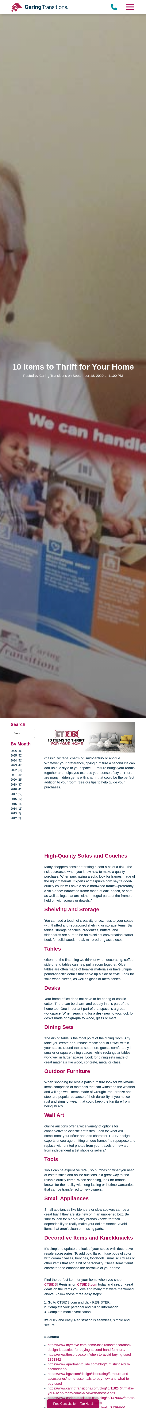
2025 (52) (16, 755)
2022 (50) (16, 770)
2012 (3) (16, 818)
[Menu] (129, 7)
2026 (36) (16, 750)
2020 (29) (16, 779)
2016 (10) (16, 798)
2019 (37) (16, 784)
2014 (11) (16, 808)
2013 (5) (16, 813)
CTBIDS (50, 1284)
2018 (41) (16, 789)
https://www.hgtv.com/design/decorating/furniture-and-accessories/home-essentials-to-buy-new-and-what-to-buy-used (89, 1378)
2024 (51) (16, 760)
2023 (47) (16, 765)
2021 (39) (16, 774)
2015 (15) (16, 803)
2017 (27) (16, 794)
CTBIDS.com (87, 1284)
